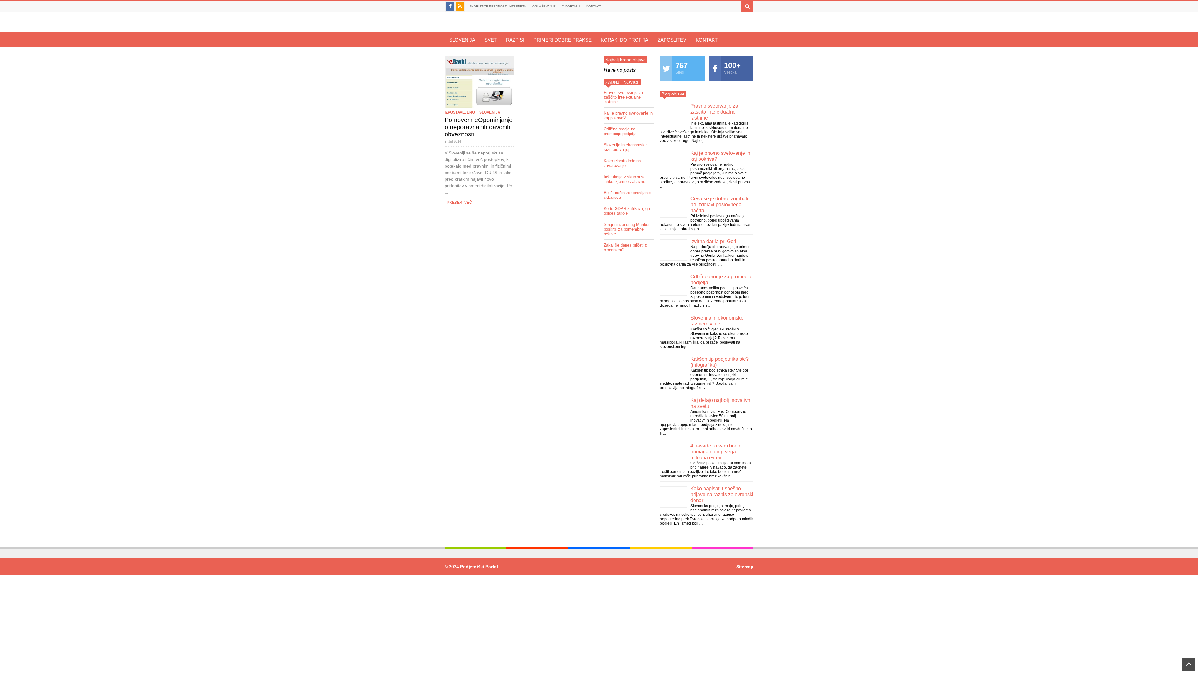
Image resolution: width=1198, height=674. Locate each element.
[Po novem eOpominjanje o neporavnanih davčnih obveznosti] (479, 82)
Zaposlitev (672, 39)
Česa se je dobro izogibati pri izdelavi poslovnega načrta (719, 204)
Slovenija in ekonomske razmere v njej (625, 147)
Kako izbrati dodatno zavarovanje (622, 163)
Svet (491, 39)
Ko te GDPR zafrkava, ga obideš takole (627, 211)
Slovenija (462, 39)
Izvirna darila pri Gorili (714, 241)
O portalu (571, 6)
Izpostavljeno (460, 112)
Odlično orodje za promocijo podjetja (620, 131)
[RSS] (460, 6)
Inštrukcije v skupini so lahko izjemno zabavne (624, 179)
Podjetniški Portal (479, 566)
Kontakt (593, 6)
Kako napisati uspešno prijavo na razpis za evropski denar (721, 494)
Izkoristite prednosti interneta (497, 6)
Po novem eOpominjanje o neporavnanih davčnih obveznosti (479, 127)
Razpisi (515, 39)
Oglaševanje (544, 6)
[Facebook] (450, 6)
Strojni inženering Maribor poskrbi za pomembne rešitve (627, 229)
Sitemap (744, 566)
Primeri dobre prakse (562, 39)
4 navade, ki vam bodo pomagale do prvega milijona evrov (715, 451)
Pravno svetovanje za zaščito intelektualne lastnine (623, 97)
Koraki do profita (624, 39)
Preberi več (459, 202)
